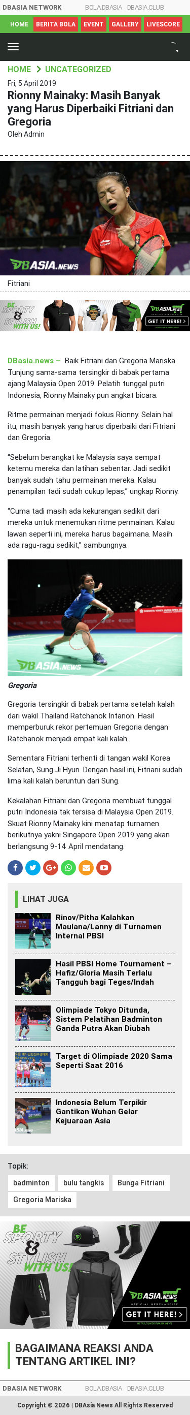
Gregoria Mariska (42, 1200)
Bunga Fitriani (141, 1183)
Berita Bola (55, 24)
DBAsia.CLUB (145, 7)
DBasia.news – (34, 360)
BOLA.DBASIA (103, 7)
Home (19, 24)
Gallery (125, 24)
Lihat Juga (46, 899)
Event (94, 24)
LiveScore (163, 24)
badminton (31, 1183)
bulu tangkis (83, 1183)
